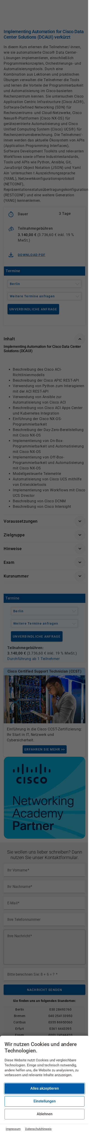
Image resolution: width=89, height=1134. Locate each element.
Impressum (13, 1129)
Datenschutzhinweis (38, 1129)
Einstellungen (45, 1101)
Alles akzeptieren (44, 1088)
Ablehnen (44, 1114)
